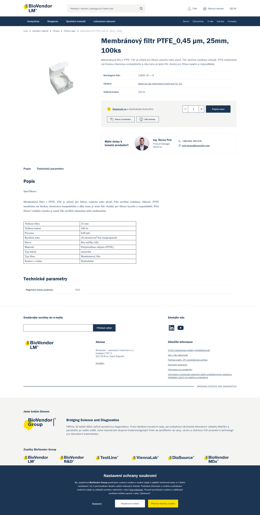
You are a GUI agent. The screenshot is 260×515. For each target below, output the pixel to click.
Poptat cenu (218, 109)
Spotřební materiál (75, 21)
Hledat (141, 8)
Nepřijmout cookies (130, 503)
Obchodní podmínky (177, 364)
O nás (210, 21)
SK (235, 8)
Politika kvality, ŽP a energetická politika (187, 359)
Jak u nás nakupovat (178, 355)
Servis (186, 21)
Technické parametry (50, 168)
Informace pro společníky (180, 369)
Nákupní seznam (216, 8)
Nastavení (97, 503)
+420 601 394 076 (191, 141)
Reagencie (52, 21)
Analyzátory (33, 21)
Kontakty (232, 21)
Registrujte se (119, 109)
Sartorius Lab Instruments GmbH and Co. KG (160, 83)
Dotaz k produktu (123, 119)
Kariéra (220, 21)
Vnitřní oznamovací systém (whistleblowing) (189, 350)
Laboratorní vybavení (104, 21)
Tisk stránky (149, 119)
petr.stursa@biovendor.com (196, 145)
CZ (231, 8)
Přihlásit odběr (104, 327)
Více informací (136, 489)
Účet (194, 8)
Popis (27, 168)
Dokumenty (198, 21)
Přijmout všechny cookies (163, 503)
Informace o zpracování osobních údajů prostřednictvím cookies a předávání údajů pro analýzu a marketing (200, 376)
